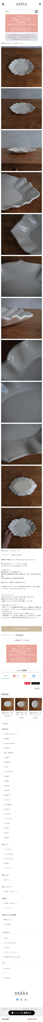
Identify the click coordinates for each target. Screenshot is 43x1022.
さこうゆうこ (8, 849)
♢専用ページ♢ (7, 920)
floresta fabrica (8, 859)
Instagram (7, 978)
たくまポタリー (8, 819)
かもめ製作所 (8, 804)
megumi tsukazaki (9, 743)
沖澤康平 (6, 863)
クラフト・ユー (8, 868)
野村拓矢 (6, 837)
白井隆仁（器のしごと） (11, 891)
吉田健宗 (6, 776)
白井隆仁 (6, 828)
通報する (37, 688)
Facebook (7, 968)
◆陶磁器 (5, 729)
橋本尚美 (6, 786)
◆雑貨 (4, 898)
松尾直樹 (6, 748)
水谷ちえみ (7, 814)
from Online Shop (10, 943)
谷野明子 (6, 781)
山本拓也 (6, 809)
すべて (6, 675)
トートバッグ (8, 908)
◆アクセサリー (7, 887)
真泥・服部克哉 (8, 753)
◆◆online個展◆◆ (9, 915)
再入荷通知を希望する (21, 629)
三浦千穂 (6, 823)
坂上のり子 (7, 800)
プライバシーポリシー (10, 952)
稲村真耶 (6, 738)
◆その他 (5, 875)
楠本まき (6, 880)
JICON (6, 767)
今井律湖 (6, 790)
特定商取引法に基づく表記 (12, 957)
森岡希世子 (7, 762)
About (6, 938)
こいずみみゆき (8, 771)
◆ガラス (5, 844)
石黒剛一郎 (7, 795)
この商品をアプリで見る (21, 640)
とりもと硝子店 (8, 854)
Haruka (6, 833)
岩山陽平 (6, 757)
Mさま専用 (7, 924)
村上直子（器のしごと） (11, 734)
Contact (6, 947)
